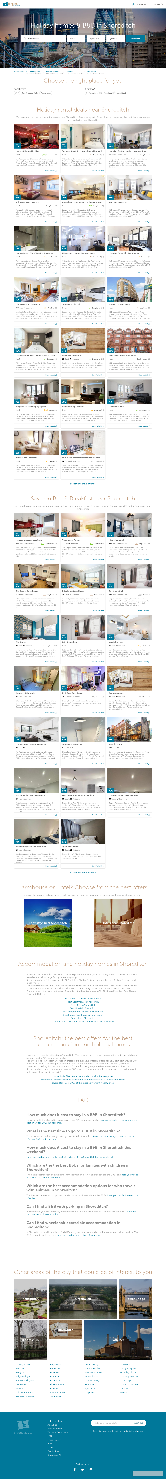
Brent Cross (56, 1376)
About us (52, 1424)
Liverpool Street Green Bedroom (124, 795)
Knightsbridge (23, 1376)
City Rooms (21, 642)
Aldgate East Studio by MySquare (31, 406)
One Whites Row (116, 406)
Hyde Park (90, 1388)
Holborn (123, 1392)
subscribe (138, 1423)
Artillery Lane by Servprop (27, 202)
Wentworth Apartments (73, 406)
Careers (52, 1447)
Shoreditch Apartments (119, 304)
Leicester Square (24, 1392)
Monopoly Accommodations (29, 540)
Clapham (89, 1392)
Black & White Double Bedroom (30, 795)
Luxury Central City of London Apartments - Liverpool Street (43, 253)
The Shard (90, 1384)
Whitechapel (126, 1380)
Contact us (53, 1451)
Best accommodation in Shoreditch (83, 998)
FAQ (50, 1436)
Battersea (55, 1368)
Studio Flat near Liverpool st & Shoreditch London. (85, 457)
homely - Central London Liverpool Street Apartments (133, 151)
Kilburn (19, 1388)
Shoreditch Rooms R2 (72, 744)
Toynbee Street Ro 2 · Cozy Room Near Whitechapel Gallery (89, 151)
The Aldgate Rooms (71, 540)
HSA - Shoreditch (117, 540)
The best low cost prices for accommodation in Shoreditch (83, 1021)
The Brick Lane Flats (118, 202)
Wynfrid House (115, 744)
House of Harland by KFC (27, 151)
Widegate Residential (72, 355)
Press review (54, 1439)
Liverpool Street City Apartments (124, 253)
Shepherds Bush (93, 1372)
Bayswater (55, 1364)
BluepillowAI (54, 1455)
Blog (50, 1443)
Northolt (54, 1372)
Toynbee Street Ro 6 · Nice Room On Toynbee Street (40, 355)
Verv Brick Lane (116, 642)
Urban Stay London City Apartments (78, 253)
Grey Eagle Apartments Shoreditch (78, 795)
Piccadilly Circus (127, 1372)
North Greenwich (25, 1396)
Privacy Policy (55, 1428)
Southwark (55, 1396)
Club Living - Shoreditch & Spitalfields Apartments (85, 202)
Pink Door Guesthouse (72, 693)
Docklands (21, 1384)
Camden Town (58, 1392)
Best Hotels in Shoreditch (83, 1008)
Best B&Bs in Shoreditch (83, 1005)
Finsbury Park (57, 1384)
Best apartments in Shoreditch (83, 1001)
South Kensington (25, 1380)
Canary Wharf (23, 1364)
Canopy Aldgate (116, 693)
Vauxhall (20, 1368)
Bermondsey (91, 1364)
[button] (75, 1470)
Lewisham (124, 1364)
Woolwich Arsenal (128, 1384)
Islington (20, 1372)
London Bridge (92, 1380)
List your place (55, 1421)
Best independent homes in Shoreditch (83, 1011)
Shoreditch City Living (72, 304)
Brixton (54, 1388)
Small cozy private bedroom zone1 (31, 846)
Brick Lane (55, 1380)
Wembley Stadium (128, 1376)
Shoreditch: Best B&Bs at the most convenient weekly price (83, 1082)
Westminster (91, 1376)
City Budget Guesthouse (27, 591)
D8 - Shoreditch (116, 591)
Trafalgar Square (127, 1368)
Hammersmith (92, 1368)
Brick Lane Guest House (73, 591)
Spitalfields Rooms (70, 846)
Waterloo (124, 1388)
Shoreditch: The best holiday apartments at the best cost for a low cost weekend (83, 1079)
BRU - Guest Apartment (26, 457)
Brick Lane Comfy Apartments (122, 355)
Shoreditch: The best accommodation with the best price (83, 1076)
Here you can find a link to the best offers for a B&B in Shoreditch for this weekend (69, 1157)
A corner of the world (25, 693)
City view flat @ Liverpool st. (28, 304)
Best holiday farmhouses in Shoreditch (83, 1014)
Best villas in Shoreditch (83, 1018)
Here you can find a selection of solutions (78, 1235)
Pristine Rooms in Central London (31, 744)
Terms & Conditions (58, 1432)
